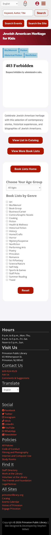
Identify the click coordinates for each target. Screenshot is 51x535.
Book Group (15, 208)
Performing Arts (17, 247)
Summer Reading (18, 276)
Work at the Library (12, 473)
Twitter (8, 413)
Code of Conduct (11, 448)
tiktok (7, 420)
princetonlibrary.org (12, 494)
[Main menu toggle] (43, 3)
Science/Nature (17, 263)
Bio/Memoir (10, 50)
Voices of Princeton (12, 505)
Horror (12, 237)
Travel (12, 279)
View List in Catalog (25, 140)
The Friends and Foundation (16, 480)
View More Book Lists (25, 151)
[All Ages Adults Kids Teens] (23, 188)
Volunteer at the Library (14, 477)
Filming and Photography (15, 452)
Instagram (9, 417)
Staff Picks (14, 273)
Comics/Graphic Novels (21, 214)
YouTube (10, 427)
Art (10, 201)
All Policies (7, 445)
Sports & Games (17, 270)
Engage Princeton (11, 508)
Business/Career (17, 211)
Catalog (6, 498)
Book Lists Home (26, 169)
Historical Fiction (13, 55)
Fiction (23, 50)
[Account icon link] (37, 3)
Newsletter (10, 434)
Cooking (13, 218)
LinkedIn (9, 424)
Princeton (14, 253)
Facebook (9, 410)
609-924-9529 (9, 371)
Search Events (13, 23)
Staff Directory (9, 470)
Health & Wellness (18, 224)
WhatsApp (10, 431)
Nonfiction (30, 55)
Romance (14, 257)
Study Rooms (9, 459)
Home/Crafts (15, 234)
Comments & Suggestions (15, 378)
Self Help (13, 266)
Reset (25, 290)
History (13, 231)
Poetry (12, 250)
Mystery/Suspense (18, 240)
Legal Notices (9, 484)
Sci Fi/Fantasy (16, 260)
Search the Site (37, 23)
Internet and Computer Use (16, 455)
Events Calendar (10, 501)
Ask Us (5, 374)
